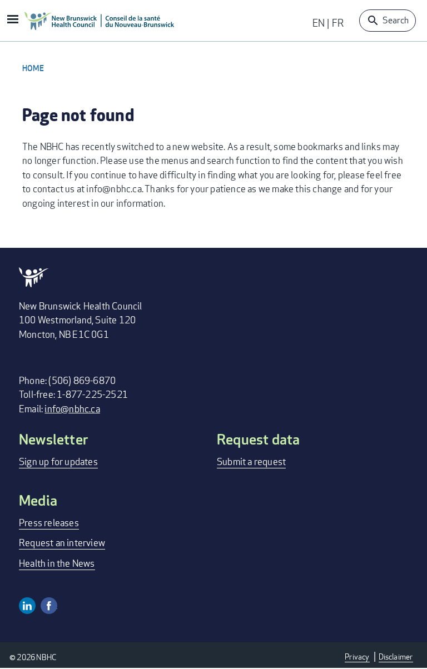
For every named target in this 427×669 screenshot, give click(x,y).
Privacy (357, 656)
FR (338, 22)
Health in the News (57, 563)
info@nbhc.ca (72, 408)
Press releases (49, 522)
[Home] (99, 20)
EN (318, 22)
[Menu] (12, 20)
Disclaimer (396, 656)
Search (396, 20)
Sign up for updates (58, 461)
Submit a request (251, 461)
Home (33, 68)
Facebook (49, 605)
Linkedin (27, 605)
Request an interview (62, 542)
